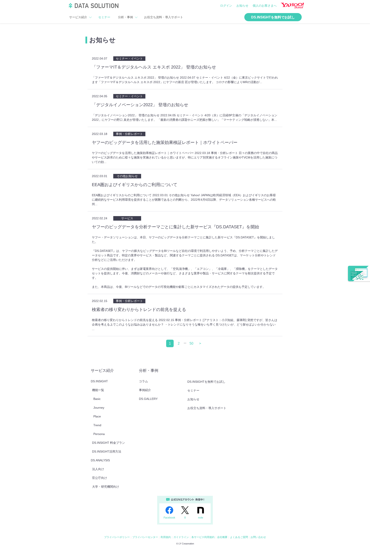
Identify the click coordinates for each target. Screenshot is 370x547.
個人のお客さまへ (265, 5)
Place (97, 416)
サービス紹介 (78, 17)
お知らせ (242, 5)
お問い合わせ (258, 537)
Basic (97, 399)
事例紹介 (145, 390)
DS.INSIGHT (99, 381)
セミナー (104, 17)
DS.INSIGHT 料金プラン (108, 442)
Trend (97, 425)
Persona (99, 434)
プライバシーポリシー (117, 537)
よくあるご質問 (239, 537)
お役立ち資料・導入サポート (163, 17)
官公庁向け (99, 478)
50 (191, 343)
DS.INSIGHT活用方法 (106, 451)
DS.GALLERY (148, 399)
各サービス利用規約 (203, 537)
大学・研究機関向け (105, 486)
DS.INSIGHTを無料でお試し (273, 17)
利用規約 (166, 537)
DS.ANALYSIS (100, 460)
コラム (143, 381)
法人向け (98, 469)
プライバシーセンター (145, 537)
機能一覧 (98, 390)
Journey (98, 407)
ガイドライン (181, 537)
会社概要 (222, 537)
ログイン (226, 5)
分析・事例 (125, 17)
